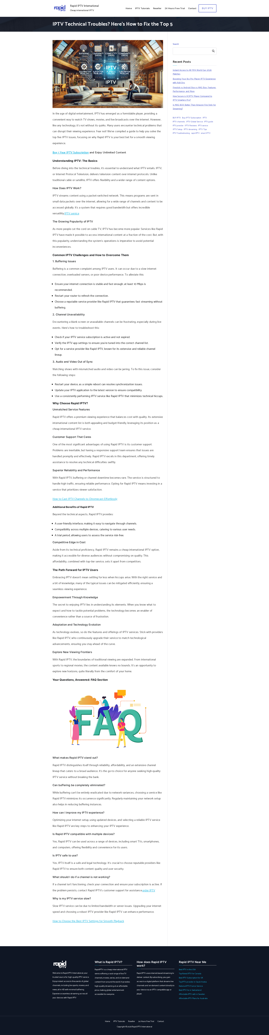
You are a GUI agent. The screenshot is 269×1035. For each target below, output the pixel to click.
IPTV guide (208, 121)
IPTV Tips (203, 129)
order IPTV (148, 890)
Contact (192, 8)
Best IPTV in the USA (187, 969)
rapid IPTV (195, 133)
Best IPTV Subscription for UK (191, 978)
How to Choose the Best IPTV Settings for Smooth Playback (88, 921)
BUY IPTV (207, 8)
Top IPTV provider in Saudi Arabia (193, 982)
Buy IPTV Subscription (191, 117)
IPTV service (71, 213)
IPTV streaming (190, 129)
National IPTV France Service (191, 986)
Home (129, 8)
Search (176, 44)
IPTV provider (178, 125)
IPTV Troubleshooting (181, 133)
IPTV (205, 117)
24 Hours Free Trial (175, 8)
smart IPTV (205, 133)
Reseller (157, 8)
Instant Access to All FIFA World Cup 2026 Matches (192, 72)
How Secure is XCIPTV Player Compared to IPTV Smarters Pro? (192, 98)
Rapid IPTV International (84, 6)
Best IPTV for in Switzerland (190, 990)
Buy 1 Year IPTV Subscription (71, 152)
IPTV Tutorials (142, 8)
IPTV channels (179, 121)
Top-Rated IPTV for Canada (190, 973)
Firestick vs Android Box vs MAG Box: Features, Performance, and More (194, 89)
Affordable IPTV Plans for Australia (193, 998)
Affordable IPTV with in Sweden (192, 994)
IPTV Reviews (191, 125)
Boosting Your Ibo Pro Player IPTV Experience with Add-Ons (194, 80)
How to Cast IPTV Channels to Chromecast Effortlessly (85, 499)
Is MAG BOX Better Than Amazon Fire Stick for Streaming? (194, 107)
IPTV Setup (177, 129)
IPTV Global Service (194, 121)
